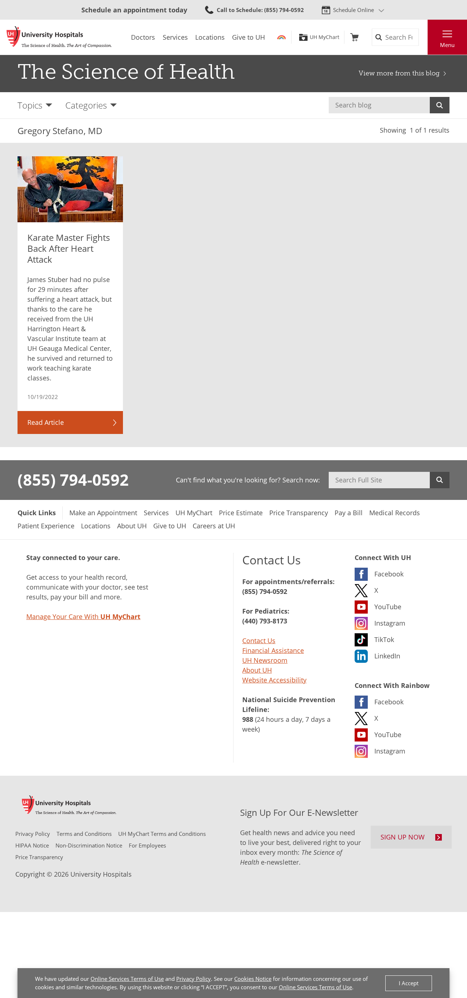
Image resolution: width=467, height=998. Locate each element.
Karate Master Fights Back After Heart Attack (68, 248)
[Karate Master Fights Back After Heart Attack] (70, 189)
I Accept (408, 983)
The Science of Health (126, 71)
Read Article (45, 422)
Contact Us (258, 640)
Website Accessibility (274, 680)
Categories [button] (86, 105)
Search (439, 105)
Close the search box (423, 37)
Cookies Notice (252, 978)
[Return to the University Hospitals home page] (59, 37)
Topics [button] (30, 105)
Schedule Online (353, 9)
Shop (354, 37)
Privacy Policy (193, 978)
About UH (257, 670)
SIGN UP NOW (403, 837)
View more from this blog (399, 73)
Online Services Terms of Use (127, 978)
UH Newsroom (264, 660)
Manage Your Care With (83, 616)
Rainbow (281, 37)
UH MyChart (324, 37)
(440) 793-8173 (264, 621)
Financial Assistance (273, 650)
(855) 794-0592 (73, 479)
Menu (447, 44)
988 (247, 719)
